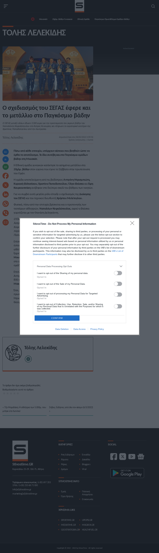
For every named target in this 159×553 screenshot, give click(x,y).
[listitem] (79, 266)
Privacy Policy (97, 329)
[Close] (133, 224)
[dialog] (79, 276)
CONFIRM (57, 318)
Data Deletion (62, 329)
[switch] (118, 273)
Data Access (79, 329)
